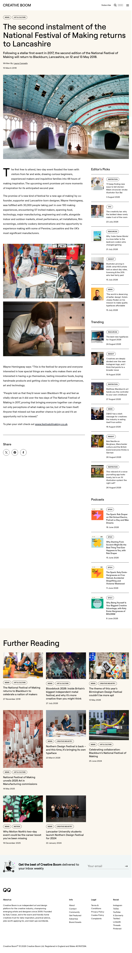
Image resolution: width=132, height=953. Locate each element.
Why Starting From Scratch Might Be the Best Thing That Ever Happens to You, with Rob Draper (116, 547)
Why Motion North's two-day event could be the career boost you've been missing (22, 835)
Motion (17, 827)
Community (74, 912)
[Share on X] (6, 452)
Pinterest (117, 928)
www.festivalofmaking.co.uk (51, 424)
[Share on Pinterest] (15, 452)
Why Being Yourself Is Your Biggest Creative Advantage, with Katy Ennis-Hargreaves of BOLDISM (116, 608)
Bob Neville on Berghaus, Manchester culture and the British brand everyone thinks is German (117, 447)
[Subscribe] (126, 866)
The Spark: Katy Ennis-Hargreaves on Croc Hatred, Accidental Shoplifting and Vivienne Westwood (116, 578)
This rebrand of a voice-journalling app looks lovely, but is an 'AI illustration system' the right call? (117, 477)
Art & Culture (20, 17)
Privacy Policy (97, 912)
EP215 (110, 537)
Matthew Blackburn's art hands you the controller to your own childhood (117, 392)
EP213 (110, 598)
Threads (117, 925)
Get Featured (75, 915)
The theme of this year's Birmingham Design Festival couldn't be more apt (105, 692)
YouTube (117, 912)
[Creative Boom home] (17, 5)
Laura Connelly (21, 63)
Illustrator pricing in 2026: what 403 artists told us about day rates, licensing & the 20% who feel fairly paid (116, 270)
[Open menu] (127, 5)
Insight (111, 259)
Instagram (117, 905)
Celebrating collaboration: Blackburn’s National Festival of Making (107, 753)
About (72, 905)
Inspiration (113, 179)
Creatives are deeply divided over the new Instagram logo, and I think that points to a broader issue (116, 364)
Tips (109, 207)
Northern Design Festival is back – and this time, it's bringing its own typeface (66, 750)
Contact (72, 908)
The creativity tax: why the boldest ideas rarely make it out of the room (117, 214)
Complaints (96, 918)
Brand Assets (75, 922)
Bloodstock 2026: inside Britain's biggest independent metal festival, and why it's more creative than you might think (65, 693)
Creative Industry (107, 683)
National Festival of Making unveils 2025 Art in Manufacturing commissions (20, 781)
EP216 (110, 510)
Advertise (73, 919)
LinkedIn (117, 922)
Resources (112, 232)
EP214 (110, 567)
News (7, 17)
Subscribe (106, 5)
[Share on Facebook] (23, 452)
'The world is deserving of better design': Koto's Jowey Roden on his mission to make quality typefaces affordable (117, 300)
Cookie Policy (97, 915)
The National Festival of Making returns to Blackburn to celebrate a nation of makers (21, 691)
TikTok (116, 908)
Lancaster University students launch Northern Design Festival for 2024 (65, 835)
